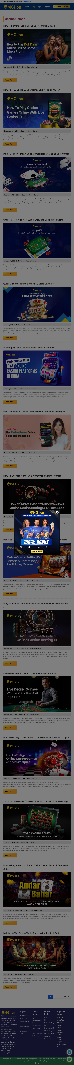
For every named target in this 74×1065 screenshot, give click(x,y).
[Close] (57, 512)
